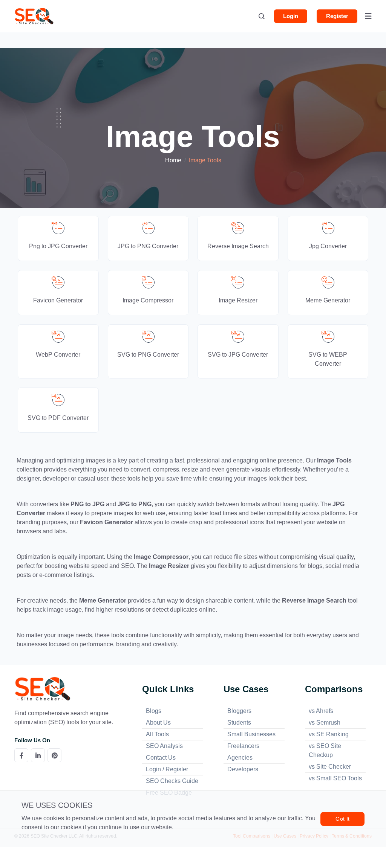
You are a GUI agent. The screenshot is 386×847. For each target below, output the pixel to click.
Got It (342, 819)
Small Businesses (251, 734)
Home (173, 160)
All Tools (157, 734)
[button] (262, 17)
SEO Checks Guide (172, 781)
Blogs (153, 711)
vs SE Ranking (329, 734)
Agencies (240, 757)
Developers (242, 769)
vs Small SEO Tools (335, 778)
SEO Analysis (164, 746)
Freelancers (243, 746)
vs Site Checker (330, 766)
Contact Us (161, 757)
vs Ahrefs (321, 711)
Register (337, 16)
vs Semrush (324, 722)
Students (239, 722)
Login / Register (167, 769)
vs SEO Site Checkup (325, 750)
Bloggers (239, 711)
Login (290, 16)
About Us (158, 722)
